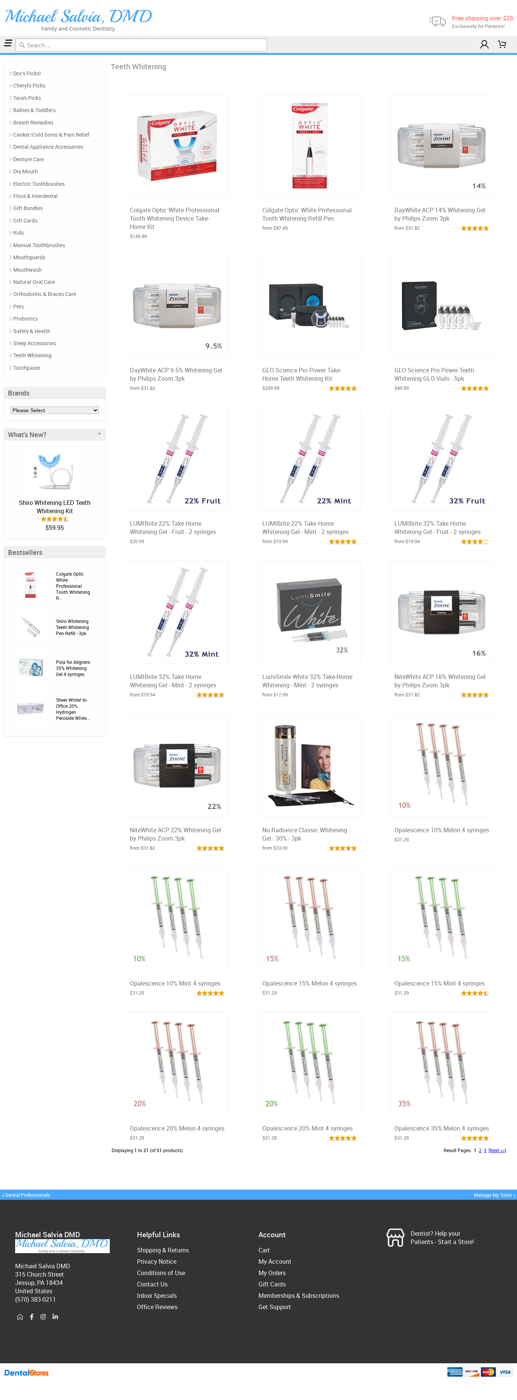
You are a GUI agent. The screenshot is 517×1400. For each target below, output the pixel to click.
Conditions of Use (161, 1273)
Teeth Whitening (32, 355)
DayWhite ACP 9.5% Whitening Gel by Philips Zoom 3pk (176, 374)
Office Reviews (157, 1307)
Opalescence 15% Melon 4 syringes (309, 983)
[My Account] (484, 44)
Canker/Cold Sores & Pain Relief (51, 134)
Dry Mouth (25, 171)
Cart (264, 1250)
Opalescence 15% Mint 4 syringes (439, 983)
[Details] (196, 189)
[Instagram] (43, 1317)
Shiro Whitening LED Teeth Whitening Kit (54, 506)
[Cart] (502, 44)
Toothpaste (26, 367)
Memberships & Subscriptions (298, 1295)
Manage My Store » (495, 1194)
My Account (274, 1261)
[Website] (20, 1317)
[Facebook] (32, 1317)
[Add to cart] (177, 189)
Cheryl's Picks (29, 85)
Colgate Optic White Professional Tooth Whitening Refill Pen (307, 214)
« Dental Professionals (26, 1194)
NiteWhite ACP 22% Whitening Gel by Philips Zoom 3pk (175, 834)
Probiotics (25, 318)
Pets (18, 306)
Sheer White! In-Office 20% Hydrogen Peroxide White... (73, 709)
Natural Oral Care (34, 281)
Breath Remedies (33, 122)
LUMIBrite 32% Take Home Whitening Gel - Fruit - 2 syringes (437, 527)
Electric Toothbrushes (39, 183)
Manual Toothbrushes (39, 245)
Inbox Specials (157, 1295)
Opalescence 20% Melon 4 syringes (177, 1128)
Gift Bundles (28, 208)
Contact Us (152, 1284)
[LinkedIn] (55, 1317)
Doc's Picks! (27, 73)
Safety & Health (31, 331)
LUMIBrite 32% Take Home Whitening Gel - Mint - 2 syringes (173, 681)
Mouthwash (27, 269)
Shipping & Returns (163, 1250)
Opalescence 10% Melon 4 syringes (441, 830)
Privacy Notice (156, 1261)
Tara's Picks (27, 97)
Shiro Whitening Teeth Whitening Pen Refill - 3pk (72, 627)
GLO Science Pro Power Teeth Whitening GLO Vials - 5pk (434, 374)
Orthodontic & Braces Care (44, 293)
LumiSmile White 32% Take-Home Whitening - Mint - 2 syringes (307, 681)
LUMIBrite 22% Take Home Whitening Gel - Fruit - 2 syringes (173, 527)
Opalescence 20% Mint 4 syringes (307, 1128)
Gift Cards (25, 220)
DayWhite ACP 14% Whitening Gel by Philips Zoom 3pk (439, 214)
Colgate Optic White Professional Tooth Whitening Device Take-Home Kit (174, 218)
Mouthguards (29, 257)
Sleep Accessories (34, 343)
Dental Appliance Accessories (48, 146)
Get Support (274, 1307)
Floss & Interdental (35, 195)
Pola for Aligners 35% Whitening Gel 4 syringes (73, 668)
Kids (18, 232)
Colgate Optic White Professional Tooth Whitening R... (73, 586)
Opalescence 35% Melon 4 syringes (441, 1128)
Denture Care (28, 159)
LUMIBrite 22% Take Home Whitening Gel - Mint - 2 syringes (305, 527)
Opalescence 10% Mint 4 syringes (175, 983)
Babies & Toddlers (34, 110)
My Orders (272, 1273)
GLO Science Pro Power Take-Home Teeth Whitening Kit (301, 374)
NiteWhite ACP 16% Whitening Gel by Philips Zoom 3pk (440, 681)
